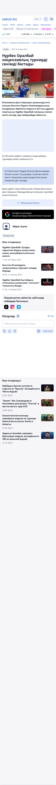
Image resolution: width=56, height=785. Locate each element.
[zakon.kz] (9, 19)
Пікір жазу (47, 331)
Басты (5, 42)
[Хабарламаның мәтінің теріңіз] (28, 323)
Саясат (5, 24)
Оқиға (28, 24)
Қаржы (20, 24)
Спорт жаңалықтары (41, 42)
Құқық (36, 24)
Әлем (12, 24)
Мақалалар (46, 24)
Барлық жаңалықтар (19, 42)
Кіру (52, 316)
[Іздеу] (45, 19)
